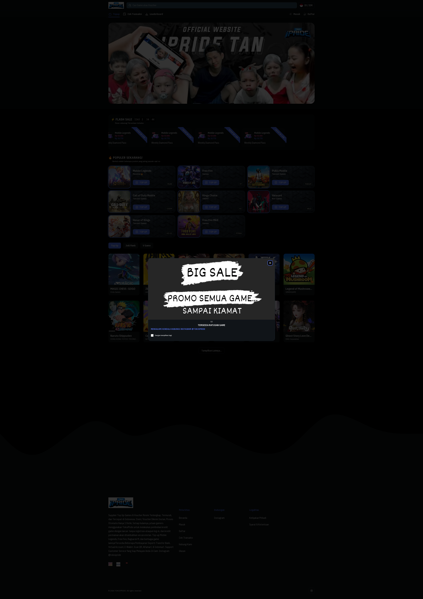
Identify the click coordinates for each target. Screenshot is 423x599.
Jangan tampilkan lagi (163, 335)
